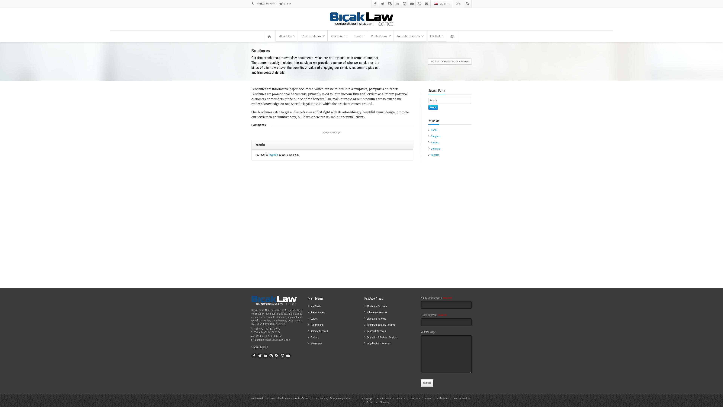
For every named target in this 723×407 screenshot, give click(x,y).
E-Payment (316, 343)
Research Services (376, 331)
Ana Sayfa (315, 306)
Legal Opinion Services (378, 343)
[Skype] (390, 4)
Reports (435, 154)
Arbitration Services (377, 312)
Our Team (337, 36)
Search (433, 107)
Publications (379, 36)
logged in (273, 154)
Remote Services (408, 36)
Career (359, 36)
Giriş (458, 3)
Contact (287, 3)
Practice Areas (311, 36)
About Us (285, 36)
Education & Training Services (382, 337)
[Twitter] (382, 4)
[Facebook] (375, 4)
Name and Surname (436, 297)
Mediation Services (377, 306)
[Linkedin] (397, 4)
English (443, 3)
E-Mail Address (434, 314)
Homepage (367, 398)
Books (434, 130)
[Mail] (426, 4)
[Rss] (277, 356)
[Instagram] (404, 4)
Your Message (428, 332)
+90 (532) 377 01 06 (265, 3)
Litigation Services (376, 318)
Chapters (435, 136)
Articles (435, 142)
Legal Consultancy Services (381, 324)
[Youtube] (412, 4)
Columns (435, 148)
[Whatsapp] (419, 4)
